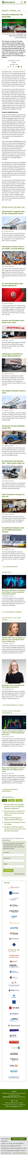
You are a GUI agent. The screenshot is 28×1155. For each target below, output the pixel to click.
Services (5, 10)
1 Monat (19, 800)
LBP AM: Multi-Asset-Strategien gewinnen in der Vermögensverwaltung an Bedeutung (14, 806)
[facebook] (12, 67)
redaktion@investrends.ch (10, 1097)
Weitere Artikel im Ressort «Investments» (11, 712)
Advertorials (6, 572)
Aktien (14, 62)
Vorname (6, 852)
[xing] (10, 67)
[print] (20, 67)
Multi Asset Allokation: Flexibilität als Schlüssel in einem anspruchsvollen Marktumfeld (13, 592)
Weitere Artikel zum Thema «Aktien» (11, 618)
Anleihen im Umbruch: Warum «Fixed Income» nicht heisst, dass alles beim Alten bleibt (15, 829)
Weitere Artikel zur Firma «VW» (13, 207)
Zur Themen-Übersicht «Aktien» (13, 705)
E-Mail (5, 864)
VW (19, 10)
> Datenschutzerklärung (19, 1153)
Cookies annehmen (18, 1139)
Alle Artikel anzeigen (10, 566)
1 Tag (4, 800)
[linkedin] (7, 67)
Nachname (7, 858)
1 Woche (11, 800)
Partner (13, 10)
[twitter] (15, 67)
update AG (15, 1106)
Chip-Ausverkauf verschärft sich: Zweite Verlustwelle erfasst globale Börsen (14, 813)
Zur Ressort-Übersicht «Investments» (10, 790)
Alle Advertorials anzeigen (12, 612)
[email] (18, 67)
